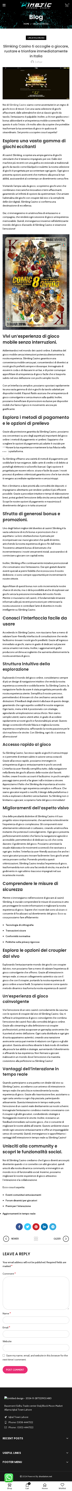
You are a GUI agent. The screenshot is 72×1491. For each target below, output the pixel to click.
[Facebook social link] (19, 1226)
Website (7, 1341)
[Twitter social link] (27, 1226)
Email (6, 1327)
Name (7, 1313)
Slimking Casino (17, 104)
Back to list (36, 1238)
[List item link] (36, 1422)
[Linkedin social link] (44, 1226)
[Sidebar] (4, 451)
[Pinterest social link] (36, 1226)
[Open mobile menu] (4, 5)
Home (26, 24)
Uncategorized (41, 24)
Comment (9, 1273)
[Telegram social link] (52, 1226)
